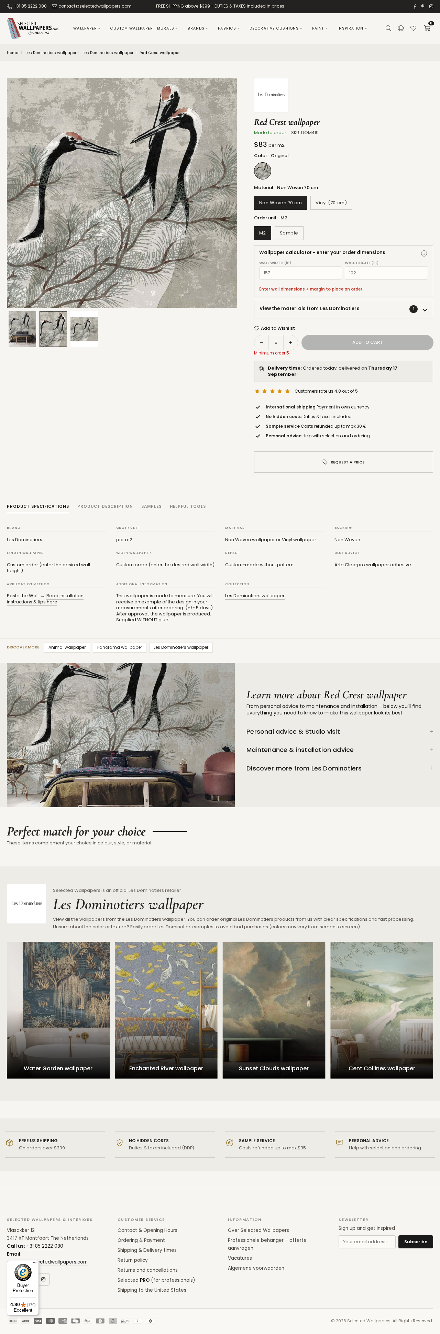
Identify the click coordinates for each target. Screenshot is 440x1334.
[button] (427, 28)
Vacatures (240, 1258)
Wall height (361, 263)
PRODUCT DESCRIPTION (105, 506)
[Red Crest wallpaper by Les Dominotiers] (84, 329)
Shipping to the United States (152, 1290)
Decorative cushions (274, 28)
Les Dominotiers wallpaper (50, 52)
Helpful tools (188, 506)
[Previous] (20, 192)
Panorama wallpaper (119, 647)
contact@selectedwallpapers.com (95, 6)
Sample (289, 233)
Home (12, 52)
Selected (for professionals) (156, 1280)
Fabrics (227, 28)
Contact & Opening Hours (147, 1230)
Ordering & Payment (141, 1240)
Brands (196, 28)
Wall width (275, 263)
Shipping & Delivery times (147, 1250)
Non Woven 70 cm (280, 202)
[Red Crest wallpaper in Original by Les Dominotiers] (53, 328)
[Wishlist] (413, 28)
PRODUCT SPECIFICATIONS (38, 506)
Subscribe (415, 1242)
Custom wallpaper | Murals (142, 28)
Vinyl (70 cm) (331, 202)
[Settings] (401, 28)
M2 (262, 233)
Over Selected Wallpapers (258, 1230)
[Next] (223, 192)
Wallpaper (85, 28)
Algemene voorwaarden (256, 1268)
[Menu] (35, 1264)
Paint (318, 28)
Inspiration (351, 28)
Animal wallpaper (67, 647)
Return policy (133, 1260)
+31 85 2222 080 (30, 6)
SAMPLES (151, 506)
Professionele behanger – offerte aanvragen (267, 1244)
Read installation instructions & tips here (45, 598)
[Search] (388, 28)
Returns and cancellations (148, 1270)
